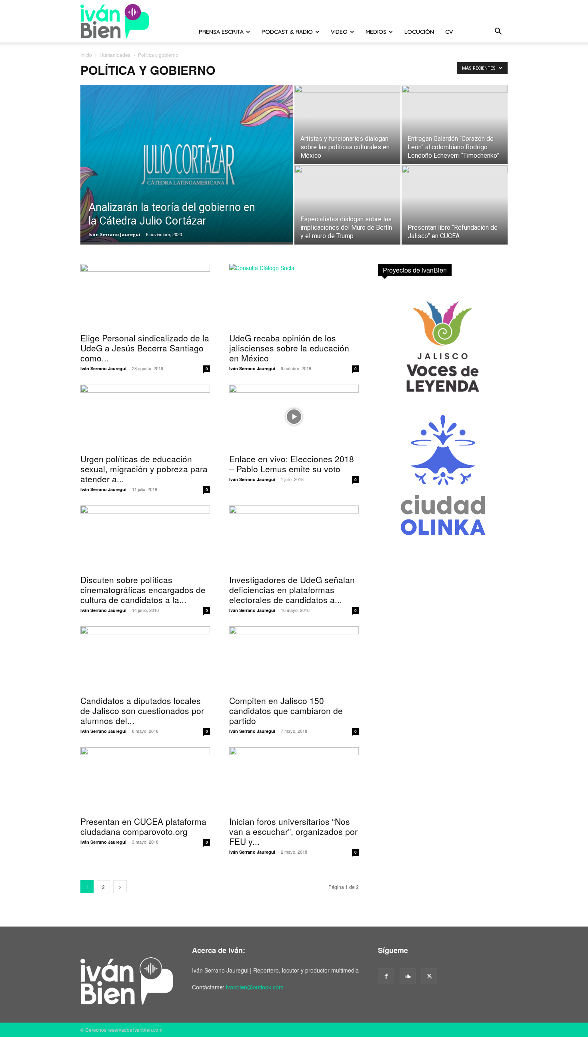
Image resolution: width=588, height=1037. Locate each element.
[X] (429, 976)
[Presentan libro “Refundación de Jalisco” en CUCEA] (455, 205)
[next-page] (120, 886)
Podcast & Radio (287, 31)
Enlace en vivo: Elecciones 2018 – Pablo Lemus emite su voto (291, 464)
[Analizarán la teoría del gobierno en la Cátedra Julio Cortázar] (186, 163)
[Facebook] (386, 976)
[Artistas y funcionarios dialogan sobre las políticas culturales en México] (347, 124)
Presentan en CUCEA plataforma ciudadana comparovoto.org (143, 826)
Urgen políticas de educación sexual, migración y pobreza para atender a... (144, 469)
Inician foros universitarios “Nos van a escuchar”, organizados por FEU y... (293, 831)
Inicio (86, 54)
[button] (498, 32)
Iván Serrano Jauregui (114, 234)
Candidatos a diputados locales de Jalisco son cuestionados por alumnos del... (142, 710)
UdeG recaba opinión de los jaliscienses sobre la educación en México (289, 348)
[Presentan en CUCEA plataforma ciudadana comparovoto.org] (145, 779)
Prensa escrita (221, 31)
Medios (376, 31)
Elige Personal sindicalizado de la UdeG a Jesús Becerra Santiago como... (144, 348)
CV (449, 31)
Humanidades (115, 54)
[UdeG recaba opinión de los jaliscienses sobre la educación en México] (294, 296)
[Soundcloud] (408, 976)
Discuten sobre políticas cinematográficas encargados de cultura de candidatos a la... (143, 590)
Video (339, 31)
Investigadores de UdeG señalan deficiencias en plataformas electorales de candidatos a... (292, 590)
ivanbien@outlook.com (255, 987)
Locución (419, 31)
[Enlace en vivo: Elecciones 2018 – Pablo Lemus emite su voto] (294, 417)
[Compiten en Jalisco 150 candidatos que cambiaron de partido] (294, 658)
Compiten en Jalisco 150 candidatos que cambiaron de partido (286, 710)
